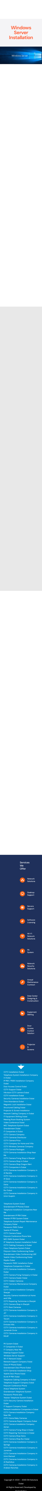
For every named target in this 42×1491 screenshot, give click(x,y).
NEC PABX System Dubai (14, 1239)
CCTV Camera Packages (14, 1149)
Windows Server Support (14, 1355)
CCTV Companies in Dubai (15, 1167)
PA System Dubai (11, 1343)
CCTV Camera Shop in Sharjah (16, 1304)
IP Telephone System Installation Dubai (20, 1242)
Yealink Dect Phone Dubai (14, 1373)
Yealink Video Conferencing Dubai (18, 1257)
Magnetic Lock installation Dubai (17, 1104)
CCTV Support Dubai (12, 1089)
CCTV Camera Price (12, 1140)
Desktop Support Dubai (14, 1352)
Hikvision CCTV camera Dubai (16, 1092)
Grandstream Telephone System (17, 1391)
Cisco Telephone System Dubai (17, 1248)
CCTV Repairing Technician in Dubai (19, 1433)
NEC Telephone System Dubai (16, 1125)
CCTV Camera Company (14, 1134)
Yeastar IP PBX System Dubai (16, 1218)
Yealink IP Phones (11, 1230)
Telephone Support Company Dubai (19, 1382)
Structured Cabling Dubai (14, 1107)
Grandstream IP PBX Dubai (15, 1215)
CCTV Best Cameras (12, 1307)
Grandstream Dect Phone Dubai (17, 1367)
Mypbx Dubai (9, 1260)
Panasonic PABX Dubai (13, 1227)
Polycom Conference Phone (15, 1385)
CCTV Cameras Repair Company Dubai (20, 1421)
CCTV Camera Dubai (12, 1233)
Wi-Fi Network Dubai (12, 1358)
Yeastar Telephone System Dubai (18, 1397)
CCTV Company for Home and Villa (18, 1143)
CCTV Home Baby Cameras (15, 1418)
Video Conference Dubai (14, 1122)
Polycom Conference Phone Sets (17, 1236)
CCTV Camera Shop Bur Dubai (16, 1439)
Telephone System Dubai (14, 1203)
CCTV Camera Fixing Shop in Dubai (18, 1430)
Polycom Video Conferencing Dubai (19, 1251)
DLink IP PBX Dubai (12, 1376)
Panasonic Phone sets (13, 1394)
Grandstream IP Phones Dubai (16, 1206)
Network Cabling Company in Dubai (19, 1113)
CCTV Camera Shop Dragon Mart (18, 1164)
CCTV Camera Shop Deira (15, 1436)
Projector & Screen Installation (17, 1110)
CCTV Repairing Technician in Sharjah (20, 1301)
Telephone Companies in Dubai (17, 1266)
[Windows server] (21, 55)
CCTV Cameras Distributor (15, 1137)
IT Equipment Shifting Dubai (15, 1116)
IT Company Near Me (12, 1349)
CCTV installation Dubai (14, 1072)
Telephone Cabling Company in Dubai (20, 1379)
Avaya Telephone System (14, 1388)
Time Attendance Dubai (14, 1101)
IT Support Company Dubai (15, 1406)
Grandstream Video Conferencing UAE (20, 1254)
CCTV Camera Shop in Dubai (16, 1161)
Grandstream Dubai (12, 1128)
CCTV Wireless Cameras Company (18, 1146)
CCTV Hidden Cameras (13, 1281)
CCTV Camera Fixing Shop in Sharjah (19, 1158)
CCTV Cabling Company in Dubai (18, 1245)
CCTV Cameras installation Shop (17, 1370)
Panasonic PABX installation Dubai (18, 1263)
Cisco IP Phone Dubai (13, 1364)
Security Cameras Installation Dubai (19, 1098)
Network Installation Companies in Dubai (21, 1409)
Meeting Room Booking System (17, 1119)
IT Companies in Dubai (13, 1131)
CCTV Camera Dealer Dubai (15, 1278)
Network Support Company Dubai (18, 1361)
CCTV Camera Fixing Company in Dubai (20, 1275)
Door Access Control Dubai (15, 1086)
